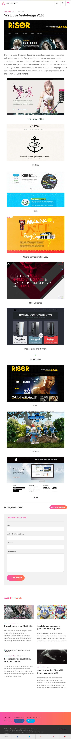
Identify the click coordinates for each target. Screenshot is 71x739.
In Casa (35, 165)
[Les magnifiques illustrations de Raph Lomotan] (19, 651)
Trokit (35, 497)
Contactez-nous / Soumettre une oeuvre (27, 717)
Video (42, 667)
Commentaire (11, 552)
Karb (35, 211)
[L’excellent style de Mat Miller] (19, 612)
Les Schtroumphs (20, 74)
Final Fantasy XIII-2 (35, 119)
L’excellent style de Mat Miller (18, 626)
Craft (39, 623)
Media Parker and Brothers (35, 349)
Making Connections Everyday (35, 257)
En (57, 3)
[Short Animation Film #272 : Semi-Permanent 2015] (52, 657)
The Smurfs (35, 451)
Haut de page (62, 729)
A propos (7, 717)
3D (38, 667)
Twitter (30, 721)
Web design (9, 12)
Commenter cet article (58, 507)
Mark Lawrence (35, 303)
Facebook (19, 721)
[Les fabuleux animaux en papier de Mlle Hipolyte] (52, 612)
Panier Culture (35, 359)
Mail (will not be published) (15, 534)
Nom (8, 525)
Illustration (9, 623)
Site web (10, 543)
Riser (35, 405)
